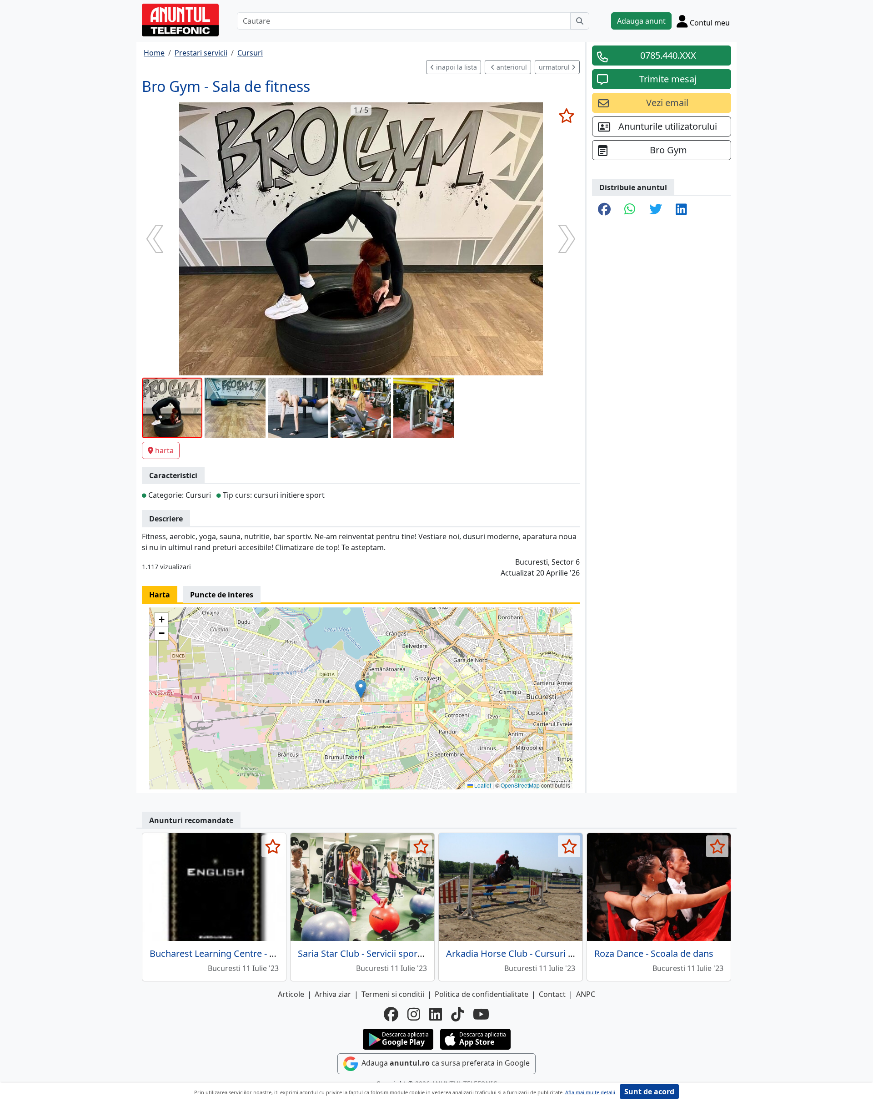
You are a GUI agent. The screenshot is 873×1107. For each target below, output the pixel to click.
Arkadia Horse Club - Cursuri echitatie (525, 953)
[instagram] (413, 1014)
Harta (159, 595)
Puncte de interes (221, 595)
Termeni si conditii (392, 994)
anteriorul (511, 67)
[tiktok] (457, 1014)
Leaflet (482, 785)
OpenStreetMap (520, 785)
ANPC (585, 994)
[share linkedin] (681, 210)
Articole (291, 994)
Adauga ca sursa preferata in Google (445, 1063)
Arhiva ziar (333, 994)
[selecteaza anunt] (566, 115)
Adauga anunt (641, 21)
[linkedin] (435, 1014)
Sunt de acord (649, 1092)
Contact (552, 994)
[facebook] (391, 1014)
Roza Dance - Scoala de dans (653, 953)
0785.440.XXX (668, 55)
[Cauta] (579, 21)
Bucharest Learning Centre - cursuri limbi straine (251, 953)
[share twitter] (655, 210)
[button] (360, 689)
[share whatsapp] (630, 210)
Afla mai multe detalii (590, 1092)
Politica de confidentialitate (481, 994)
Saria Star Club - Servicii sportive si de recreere (395, 953)
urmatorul (555, 67)
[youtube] (481, 1014)
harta (164, 450)
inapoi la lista (455, 67)
